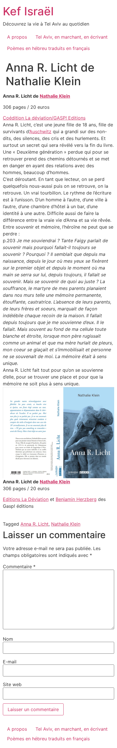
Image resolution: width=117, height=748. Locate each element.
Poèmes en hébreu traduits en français (48, 48)
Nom (8, 639)
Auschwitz (40, 131)
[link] (26, 499)
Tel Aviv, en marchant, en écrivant (71, 37)
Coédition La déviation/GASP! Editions (44, 118)
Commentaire (19, 566)
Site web (12, 684)
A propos (17, 37)
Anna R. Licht (34, 524)
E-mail (9, 661)
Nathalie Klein (55, 96)
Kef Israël (28, 11)
